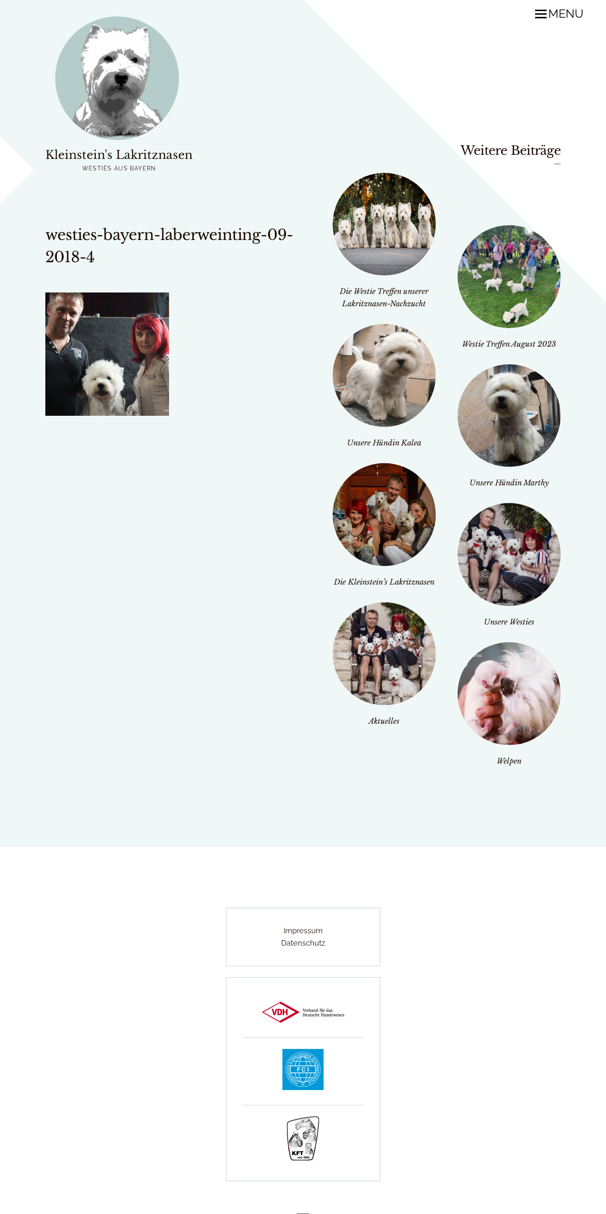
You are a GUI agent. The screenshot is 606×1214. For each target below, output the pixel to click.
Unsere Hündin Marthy (509, 482)
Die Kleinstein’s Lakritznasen (384, 582)
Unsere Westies (509, 622)
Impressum (303, 930)
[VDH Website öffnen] (303, 1020)
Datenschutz (303, 943)
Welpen (509, 761)
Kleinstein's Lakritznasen (119, 155)
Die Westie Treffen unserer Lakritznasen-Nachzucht (384, 297)
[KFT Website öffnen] (303, 1157)
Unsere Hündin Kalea (384, 442)
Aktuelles (384, 721)
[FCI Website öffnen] (303, 1087)
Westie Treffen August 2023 (509, 344)
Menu (565, 14)
